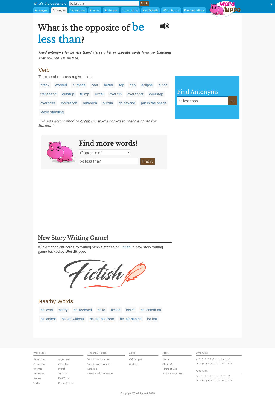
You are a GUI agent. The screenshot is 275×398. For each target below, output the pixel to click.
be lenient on (151, 310)
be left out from (102, 319)
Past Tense (64, 378)
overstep (156, 94)
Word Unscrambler (98, 359)
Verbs (36, 382)
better (108, 85)
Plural (61, 368)
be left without (73, 319)
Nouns (37, 378)
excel (99, 94)
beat (94, 85)
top (121, 85)
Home (165, 359)
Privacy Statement (172, 373)
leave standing (52, 112)
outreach (90, 103)
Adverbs (63, 364)
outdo (163, 85)
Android (134, 364)
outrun (108, 103)
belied (115, 310)
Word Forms (171, 10)
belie (101, 310)
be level (46, 310)
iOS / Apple (135, 359)
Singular (62, 373)
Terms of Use (169, 368)
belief (130, 310)
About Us (167, 364)
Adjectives (64, 359)
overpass (47, 103)
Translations (130, 10)
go (232, 101)
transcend (48, 94)
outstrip (68, 94)
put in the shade (154, 103)
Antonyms (59, 10)
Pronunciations (194, 10)
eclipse (147, 85)
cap (133, 85)
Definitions (77, 10)
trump (84, 94)
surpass (79, 85)
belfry (63, 310)
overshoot (135, 94)
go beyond (127, 103)
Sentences (111, 10)
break (44, 85)
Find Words (150, 10)
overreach (69, 103)
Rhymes (95, 10)
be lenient (48, 319)
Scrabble (92, 368)
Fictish (125, 247)
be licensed (82, 310)
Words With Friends (98, 364)
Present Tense (66, 382)
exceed (61, 85)
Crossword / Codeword (100, 373)
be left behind (130, 319)
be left (152, 319)
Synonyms (41, 10)
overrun (115, 94)
